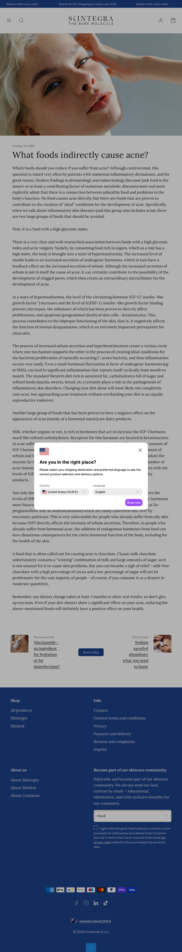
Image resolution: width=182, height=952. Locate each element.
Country (45, 485)
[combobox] (60, 492)
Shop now (134, 502)
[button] (140, 451)
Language (99, 485)
